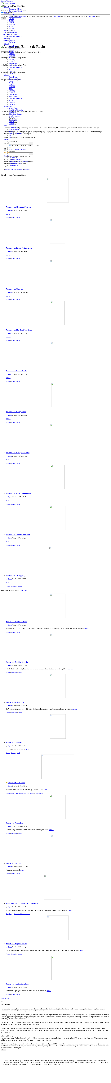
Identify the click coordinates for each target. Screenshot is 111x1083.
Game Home (13, 15)
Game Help (13, 32)
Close (3, 1050)
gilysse (10, 210)
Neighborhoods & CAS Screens (25, 793)
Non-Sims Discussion (16, 110)
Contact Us (11, 1068)
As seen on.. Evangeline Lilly (18, 453)
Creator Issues (13, 165)
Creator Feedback (15, 163)
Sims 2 (6, 13)
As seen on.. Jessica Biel (14, 823)
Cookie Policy (34, 1068)
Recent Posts (13, 108)
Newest (11, 19)
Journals (11, 122)
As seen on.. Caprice (14, 289)
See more (24, 590)
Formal (13, 217)
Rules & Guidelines (15, 133)
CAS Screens (39, 793)
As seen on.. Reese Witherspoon (19, 248)
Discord (11, 124)
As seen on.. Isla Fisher (14, 863)
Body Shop (9, 914)
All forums (12, 112)
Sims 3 (6, 44)
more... (8, 214)
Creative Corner (14, 116)
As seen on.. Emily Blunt (16, 412)
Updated (12, 23)
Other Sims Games (15, 114)
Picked (11, 26)
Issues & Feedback (15, 129)
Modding (12, 28)
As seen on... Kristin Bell (15, 702)
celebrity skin (9, 169)
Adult (18, 217)
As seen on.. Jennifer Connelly (17, 662)
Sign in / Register (7, 1)
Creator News (13, 158)
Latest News (13, 127)
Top (4, 1068)
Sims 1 (6, 7)
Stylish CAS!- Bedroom (16, 783)
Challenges (12, 42)
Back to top (5, 999)
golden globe (18, 169)
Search (6, 139)
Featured (12, 24)
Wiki (10, 137)
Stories (11, 38)
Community (8, 106)
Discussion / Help (15, 9)
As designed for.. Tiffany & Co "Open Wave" (22, 903)
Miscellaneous (10, 793)
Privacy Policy (22, 1068)
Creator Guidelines (15, 159)
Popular (11, 21)
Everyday (14, 586)
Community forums (15, 36)
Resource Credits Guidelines (18, 161)
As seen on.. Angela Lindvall (16, 944)
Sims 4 (6, 75)
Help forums (13, 34)
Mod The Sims (10, 3)
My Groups (13, 120)
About (11, 131)
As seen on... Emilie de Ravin (18, 535)
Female (8, 217)
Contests (12, 40)
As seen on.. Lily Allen (14, 742)
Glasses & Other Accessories (22, 914)
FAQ (10, 135)
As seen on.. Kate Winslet (16, 371)
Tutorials (12, 30)
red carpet (26, 169)
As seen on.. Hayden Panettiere (19, 330)
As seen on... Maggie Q (15, 575)
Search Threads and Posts (17, 149)
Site (5, 126)
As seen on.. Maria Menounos (18, 493)
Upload (6, 156)
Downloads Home (15, 17)
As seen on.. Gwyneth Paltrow (18, 207)
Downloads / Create (15, 11)
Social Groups (13, 118)
